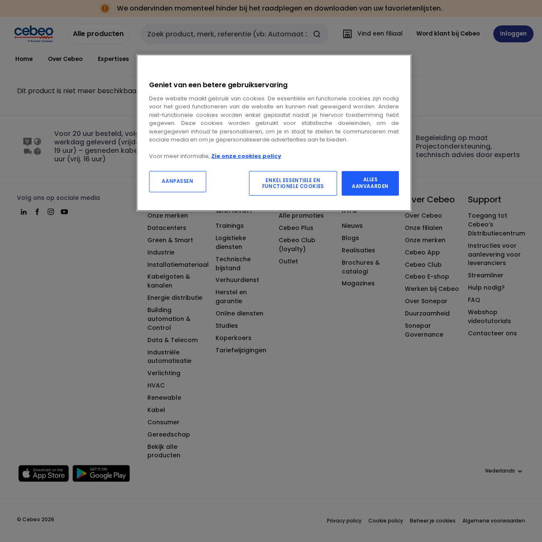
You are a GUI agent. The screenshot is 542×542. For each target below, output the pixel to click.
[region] (274, 132)
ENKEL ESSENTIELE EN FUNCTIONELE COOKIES (293, 183)
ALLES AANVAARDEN (370, 183)
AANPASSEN (177, 181)
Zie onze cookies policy (246, 156)
